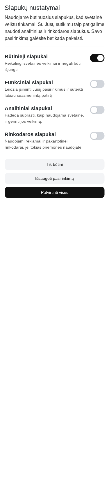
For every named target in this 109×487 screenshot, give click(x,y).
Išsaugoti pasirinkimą (54, 178)
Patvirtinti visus (54, 192)
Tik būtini (55, 164)
